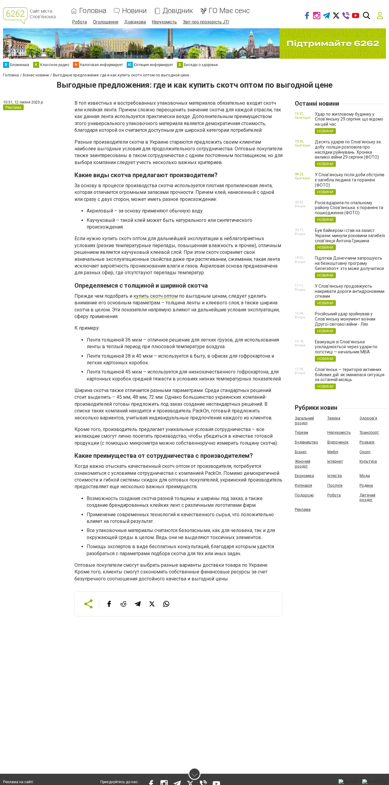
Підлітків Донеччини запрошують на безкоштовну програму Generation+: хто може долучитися (349, 263)
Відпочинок (338, 442)
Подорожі (304, 495)
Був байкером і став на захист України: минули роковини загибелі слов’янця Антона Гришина (350, 235)
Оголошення (105, 21)
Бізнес (301, 452)
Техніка (333, 418)
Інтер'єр (334, 475)
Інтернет (335, 461)
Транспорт (369, 432)
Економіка (304, 475)
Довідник (178, 11)
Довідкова (135, 21)
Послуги (335, 485)
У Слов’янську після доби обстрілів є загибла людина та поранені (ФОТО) (349, 179)
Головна (92, 11)
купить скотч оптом (155, 296)
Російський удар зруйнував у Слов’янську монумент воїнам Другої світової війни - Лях (345, 319)
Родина (366, 485)
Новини (134, 11)
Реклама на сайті (18, 782)
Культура (368, 461)
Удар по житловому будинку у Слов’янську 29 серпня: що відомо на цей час (349, 119)
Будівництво (306, 442)
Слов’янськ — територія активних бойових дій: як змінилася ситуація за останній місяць (349, 374)
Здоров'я (368, 418)
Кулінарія (303, 485)
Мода (365, 475)
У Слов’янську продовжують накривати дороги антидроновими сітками (349, 291)
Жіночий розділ (302, 463)
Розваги (367, 442)
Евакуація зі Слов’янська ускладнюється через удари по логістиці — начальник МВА (346, 347)
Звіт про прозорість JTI (206, 21)
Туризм (301, 432)
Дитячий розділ (367, 497)
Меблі (332, 452)
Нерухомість (164, 21)
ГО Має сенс (229, 11)
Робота (79, 21)
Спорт (365, 452)
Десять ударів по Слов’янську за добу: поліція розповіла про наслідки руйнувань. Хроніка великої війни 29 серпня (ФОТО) (348, 149)
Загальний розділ (304, 420)
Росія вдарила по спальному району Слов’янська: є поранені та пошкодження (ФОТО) (349, 208)
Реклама (303, 509)
